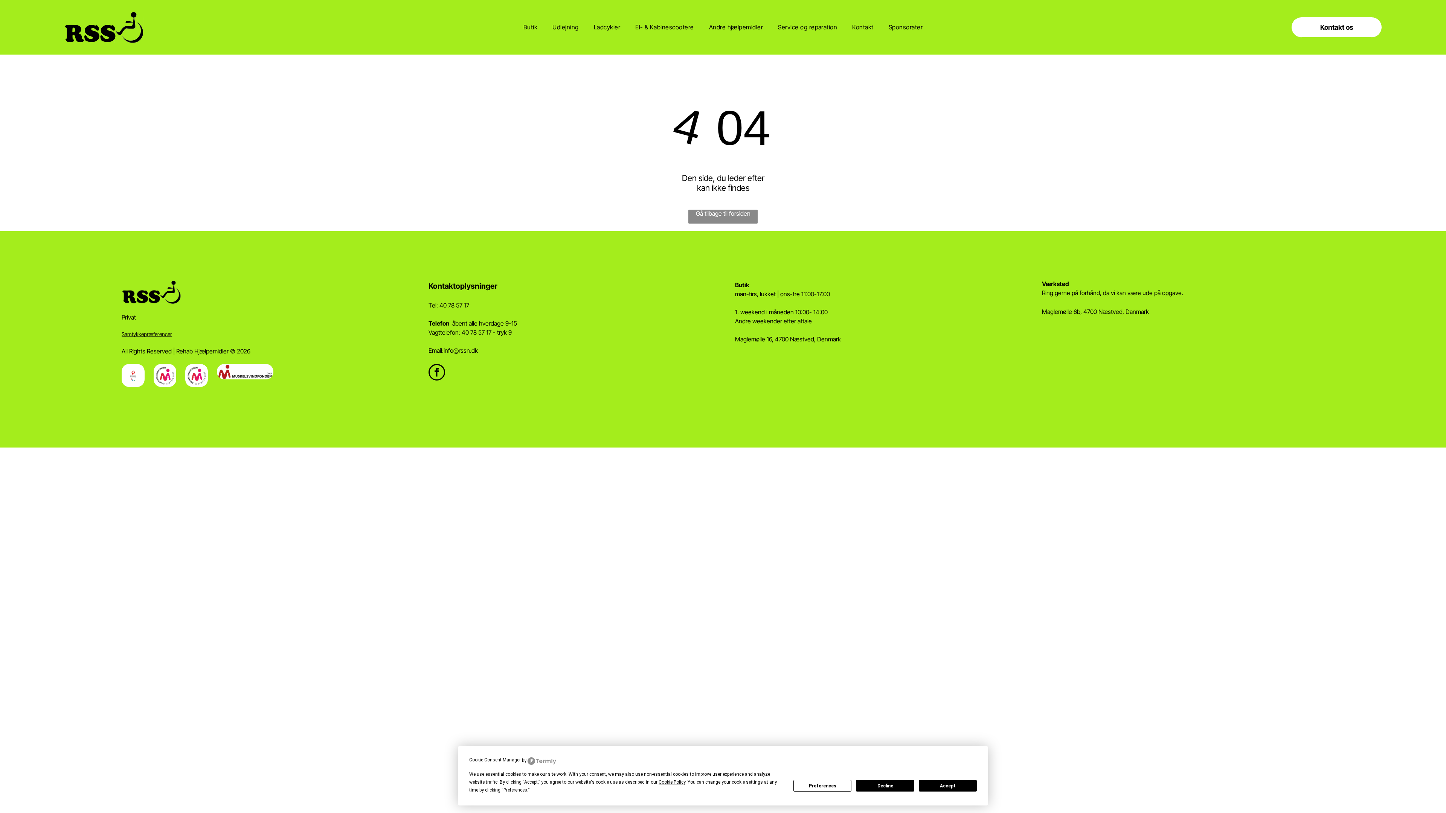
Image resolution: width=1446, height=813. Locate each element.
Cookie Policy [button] (672, 782)
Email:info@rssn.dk (453, 350)
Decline (885, 786)
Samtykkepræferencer (147, 334)
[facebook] (437, 373)
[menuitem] (530, 27)
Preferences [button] (515, 790)
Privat (129, 317)
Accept (948, 786)
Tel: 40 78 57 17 (449, 305)
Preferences (822, 786)
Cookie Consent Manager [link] (495, 760)
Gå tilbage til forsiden (723, 213)
